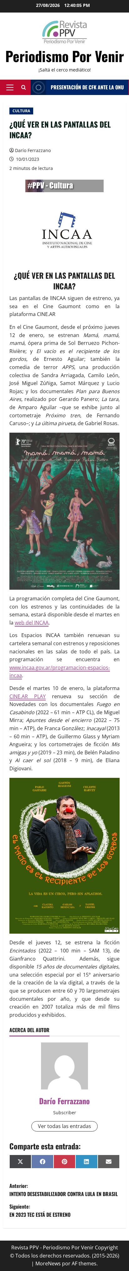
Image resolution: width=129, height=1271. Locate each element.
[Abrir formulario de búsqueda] (23, 87)
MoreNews (48, 1263)
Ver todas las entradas (64, 1126)
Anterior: (63, 1190)
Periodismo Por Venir (64, 56)
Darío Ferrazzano (33, 150)
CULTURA (21, 110)
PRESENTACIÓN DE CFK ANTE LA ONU (87, 87)
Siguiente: (39, 1210)
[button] (10, 87)
